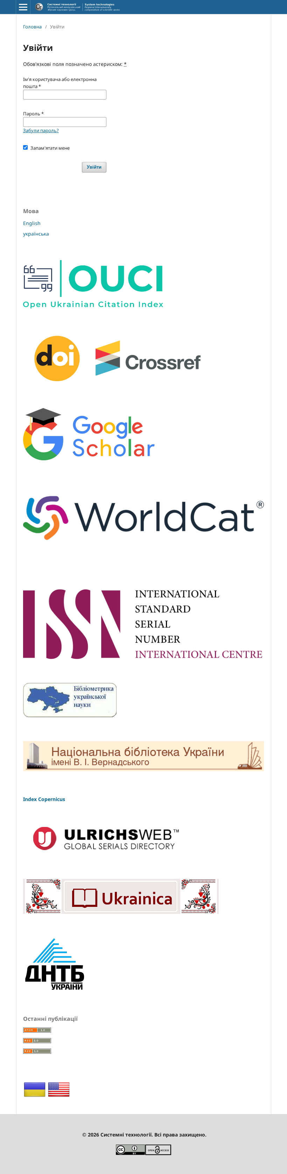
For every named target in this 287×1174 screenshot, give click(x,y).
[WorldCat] (143, 550)
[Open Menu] (23, 7)
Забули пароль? (41, 130)
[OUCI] (93, 306)
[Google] (89, 458)
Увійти (94, 167)
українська (36, 233)
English (32, 223)
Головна (32, 26)
